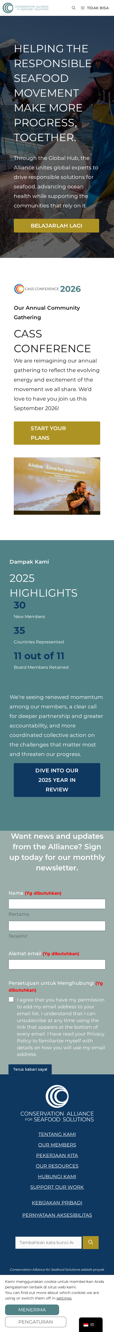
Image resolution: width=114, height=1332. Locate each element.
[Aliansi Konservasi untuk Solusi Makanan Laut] (26, 8)
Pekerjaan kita (57, 1155)
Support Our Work (57, 1187)
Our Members (57, 1145)
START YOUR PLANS (48, 433)
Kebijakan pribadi (57, 1203)
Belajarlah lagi (56, 225)
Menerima (32, 1310)
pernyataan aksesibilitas (57, 1215)
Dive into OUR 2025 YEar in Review (56, 780)
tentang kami (57, 1134)
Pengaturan (35, 1322)
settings (64, 1298)
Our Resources (57, 1166)
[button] (73, 8)
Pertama (18, 914)
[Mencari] (91, 1242)
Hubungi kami (57, 1177)
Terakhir (18, 936)
